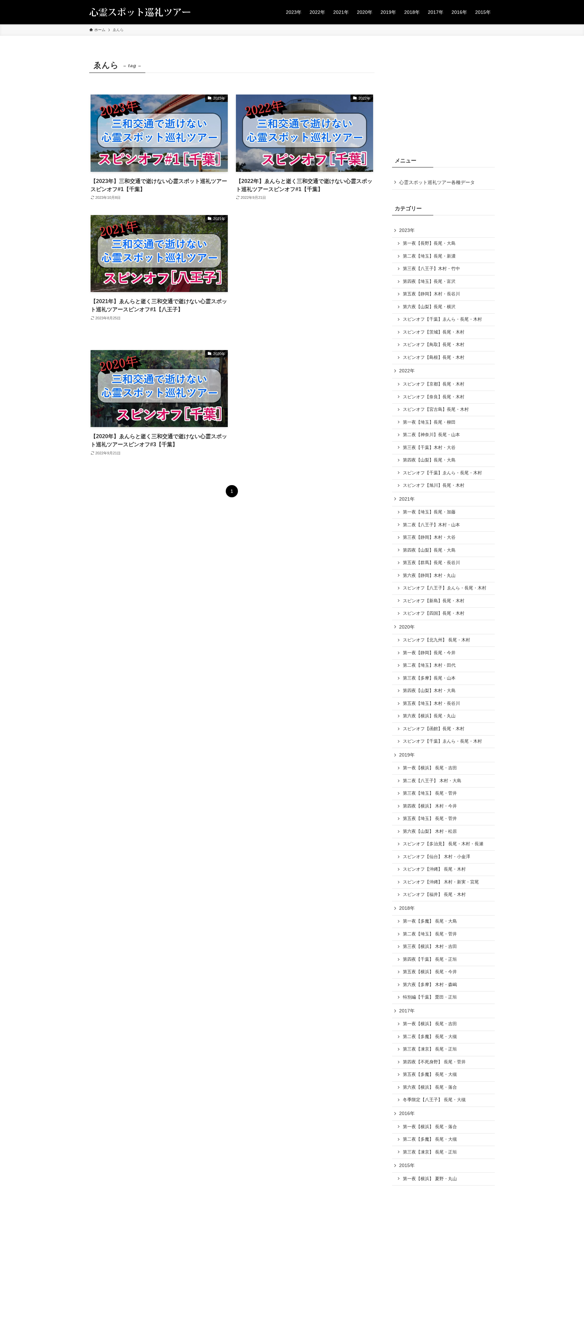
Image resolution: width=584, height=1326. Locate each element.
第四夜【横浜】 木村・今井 (430, 806)
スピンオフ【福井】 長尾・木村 (434, 894)
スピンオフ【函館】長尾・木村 (433, 728)
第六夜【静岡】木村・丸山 (429, 575)
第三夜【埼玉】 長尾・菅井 (430, 793)
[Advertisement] (304, 276)
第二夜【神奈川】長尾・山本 (431, 434)
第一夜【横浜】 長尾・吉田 (430, 768)
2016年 (407, 1113)
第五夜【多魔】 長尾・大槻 (430, 1074)
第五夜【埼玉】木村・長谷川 (431, 703)
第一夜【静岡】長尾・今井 (429, 653)
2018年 (407, 908)
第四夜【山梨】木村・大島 (429, 690)
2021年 (407, 499)
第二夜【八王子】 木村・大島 (432, 780)
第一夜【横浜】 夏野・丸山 (430, 1178)
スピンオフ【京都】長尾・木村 (433, 384)
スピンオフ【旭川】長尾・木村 (433, 485)
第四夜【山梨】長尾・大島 (429, 460)
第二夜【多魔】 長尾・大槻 (430, 1036)
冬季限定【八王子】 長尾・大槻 (434, 1099)
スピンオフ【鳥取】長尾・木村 (433, 344)
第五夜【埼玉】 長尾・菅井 (430, 818)
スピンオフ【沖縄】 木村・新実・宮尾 (441, 882)
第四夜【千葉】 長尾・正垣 (430, 959)
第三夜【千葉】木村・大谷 (429, 447)
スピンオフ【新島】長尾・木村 (433, 601)
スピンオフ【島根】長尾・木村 (433, 357)
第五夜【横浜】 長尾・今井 (430, 972)
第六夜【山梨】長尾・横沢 (429, 306)
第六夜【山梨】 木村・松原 (430, 831)
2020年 (407, 627)
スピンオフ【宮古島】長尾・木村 (436, 409)
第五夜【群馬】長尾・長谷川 (431, 562)
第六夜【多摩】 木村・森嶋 (430, 984)
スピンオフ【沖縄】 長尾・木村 (434, 869)
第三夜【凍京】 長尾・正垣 (430, 1049)
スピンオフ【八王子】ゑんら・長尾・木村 (444, 588)
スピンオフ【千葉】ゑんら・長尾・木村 (442, 319)
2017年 (407, 1010)
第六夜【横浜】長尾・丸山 (429, 716)
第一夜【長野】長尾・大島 (429, 243)
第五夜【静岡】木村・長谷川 (431, 294)
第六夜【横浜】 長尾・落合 (430, 1087)
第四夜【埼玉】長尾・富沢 (429, 281)
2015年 (407, 1165)
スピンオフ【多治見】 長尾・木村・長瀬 (443, 844)
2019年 (407, 755)
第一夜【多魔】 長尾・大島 (430, 921)
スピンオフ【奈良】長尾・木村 (433, 397)
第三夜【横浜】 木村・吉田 (430, 946)
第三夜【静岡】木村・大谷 (429, 537)
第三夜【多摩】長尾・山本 (429, 678)
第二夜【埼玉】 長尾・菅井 (430, 934)
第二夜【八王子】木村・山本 (431, 525)
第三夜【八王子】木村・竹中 (431, 268)
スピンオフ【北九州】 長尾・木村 (436, 640)
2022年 (407, 370)
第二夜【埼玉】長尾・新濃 (429, 256)
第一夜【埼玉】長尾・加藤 (429, 512)
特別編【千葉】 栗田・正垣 (430, 997)
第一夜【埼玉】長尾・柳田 (429, 422)
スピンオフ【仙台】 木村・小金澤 (436, 856)
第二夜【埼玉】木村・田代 (429, 665)
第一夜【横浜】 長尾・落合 (430, 1126)
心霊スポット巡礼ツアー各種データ (437, 182)
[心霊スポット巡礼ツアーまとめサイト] (140, 12)
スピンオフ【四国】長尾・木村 (433, 613)
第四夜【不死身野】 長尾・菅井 (434, 1062)
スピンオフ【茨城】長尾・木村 (433, 332)
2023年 (407, 230)
